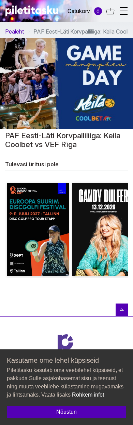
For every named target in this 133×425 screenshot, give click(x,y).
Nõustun (66, 412)
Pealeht (14, 31)
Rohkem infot (88, 395)
